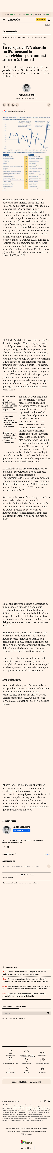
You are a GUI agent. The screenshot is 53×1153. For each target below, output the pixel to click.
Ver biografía (19, 831)
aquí (37, 883)
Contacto (8, 1128)
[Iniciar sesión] (49, 19)
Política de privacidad (13, 1131)
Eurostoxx (13, 1018)
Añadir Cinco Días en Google (16, 111)
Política (30, 38)
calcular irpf (10, 1055)
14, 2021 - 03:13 (29, 98)
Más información (7, 877)
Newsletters (42, 1131)
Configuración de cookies (39, 1128)
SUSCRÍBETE (41, 19)
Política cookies (25, 1128)
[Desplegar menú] (4, 19)
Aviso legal (15, 1128)
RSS (36, 1131)
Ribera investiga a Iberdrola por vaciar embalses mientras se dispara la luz (9, 405)
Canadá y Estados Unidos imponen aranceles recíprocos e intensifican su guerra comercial (24, 973)
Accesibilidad (25, 1131)
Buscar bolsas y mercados (14, 1007)
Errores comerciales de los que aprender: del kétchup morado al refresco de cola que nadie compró (25, 980)
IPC (3, 44)
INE (8, 866)
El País (47, 25)
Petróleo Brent (40, 14)
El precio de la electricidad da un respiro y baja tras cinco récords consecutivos (9, 438)
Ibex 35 (6, 14)
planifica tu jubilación (10, 1063)
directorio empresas (42, 1063)
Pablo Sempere (27, 95)
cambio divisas (26, 1063)
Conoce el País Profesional (26, 1081)
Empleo (13, 38)
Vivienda (6, 38)
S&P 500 (21, 14)
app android (42, 1072)
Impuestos (21, 38)
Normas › (47, 854)
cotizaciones (10, 1072)
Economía (10, 31)
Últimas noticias (40, 38)
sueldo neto (42, 1055)
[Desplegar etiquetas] (49, 866)
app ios (26, 1072)
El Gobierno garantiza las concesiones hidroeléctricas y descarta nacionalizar (9, 421)
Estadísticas (36, 866)
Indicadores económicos (21, 866)
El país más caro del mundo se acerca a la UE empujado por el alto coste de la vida (24, 995)
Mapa (32, 1131)
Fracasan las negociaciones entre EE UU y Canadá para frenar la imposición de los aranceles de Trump (26, 987)
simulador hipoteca (26, 1055)
